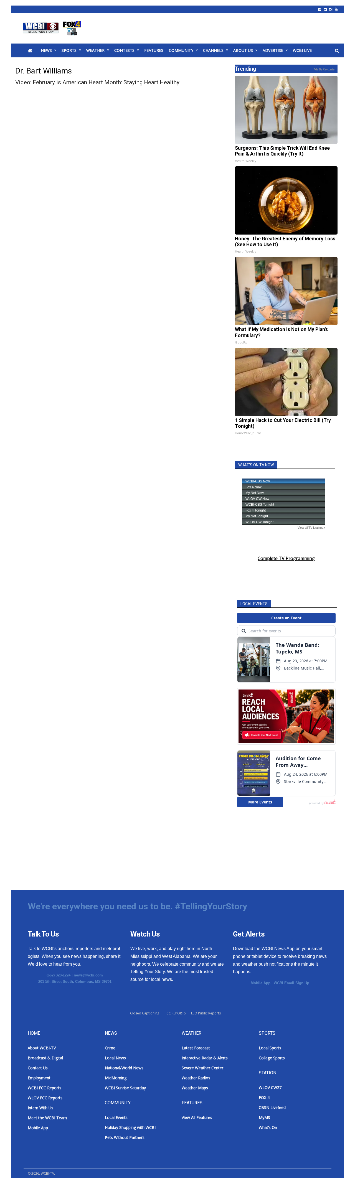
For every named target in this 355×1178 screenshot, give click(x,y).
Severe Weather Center (202, 1067)
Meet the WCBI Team (47, 1117)
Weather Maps (195, 1087)
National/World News (124, 1067)
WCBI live (302, 50)
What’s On (268, 1127)
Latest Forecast (196, 1047)
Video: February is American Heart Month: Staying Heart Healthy (97, 82)
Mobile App (260, 983)
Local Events (116, 1117)
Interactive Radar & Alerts (205, 1057)
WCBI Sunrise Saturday (125, 1087)
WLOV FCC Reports (45, 1097)
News (46, 50)
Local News (115, 1057)
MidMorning (115, 1077)
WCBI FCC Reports (44, 1087)
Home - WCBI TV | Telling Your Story (52, 28)
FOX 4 (264, 1097)
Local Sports (270, 1047)
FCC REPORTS (175, 1013)
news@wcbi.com (88, 975)
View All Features (197, 1117)
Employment (39, 1077)
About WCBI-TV (42, 1047)
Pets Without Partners (124, 1137)
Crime (110, 1047)
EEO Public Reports (206, 1013)
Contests (124, 50)
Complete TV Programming (286, 558)
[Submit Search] (337, 51)
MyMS (264, 1117)
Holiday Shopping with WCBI (130, 1127)
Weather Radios (196, 1077)
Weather (95, 50)
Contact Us (38, 1067)
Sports (69, 50)
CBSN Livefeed (272, 1107)
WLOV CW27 (270, 1087)
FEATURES (153, 50)
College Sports (272, 1057)
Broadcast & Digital (45, 1057)
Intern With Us (40, 1107)
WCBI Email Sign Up (291, 983)
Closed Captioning (144, 1013)
